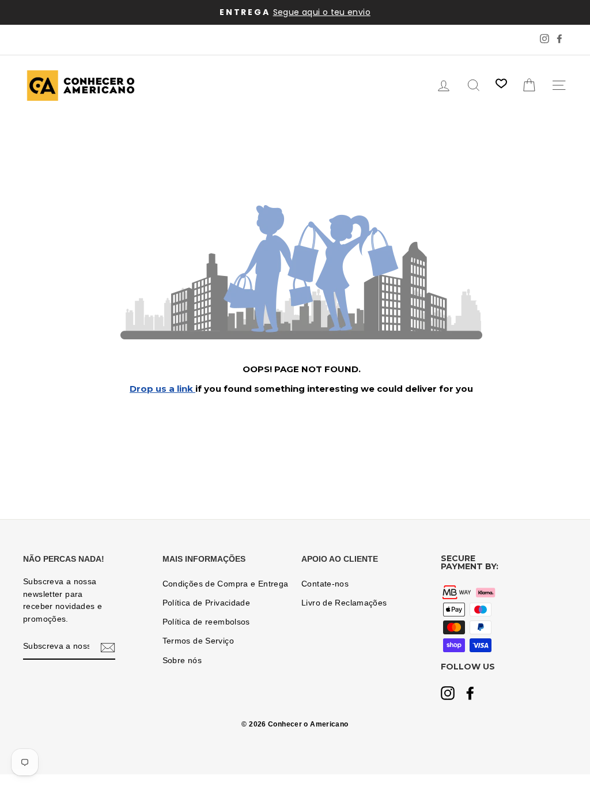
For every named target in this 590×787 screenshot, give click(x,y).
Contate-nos (325, 584)
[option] (295, 12)
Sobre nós (182, 660)
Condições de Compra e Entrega (225, 584)
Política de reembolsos (206, 622)
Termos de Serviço (198, 641)
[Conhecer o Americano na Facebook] (470, 694)
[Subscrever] (107, 647)
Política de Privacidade (206, 603)
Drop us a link (162, 388)
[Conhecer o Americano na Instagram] (448, 694)
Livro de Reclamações (344, 603)
